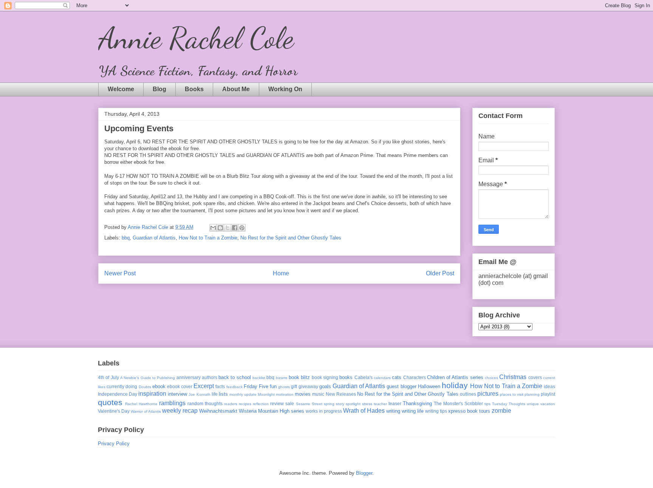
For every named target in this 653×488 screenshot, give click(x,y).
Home (281, 273)
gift (294, 386)
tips (487, 404)
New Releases (341, 394)
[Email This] (213, 228)
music (318, 394)
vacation (547, 404)
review (277, 403)
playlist (548, 394)
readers (230, 404)
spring (329, 404)
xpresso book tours (469, 411)
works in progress (324, 411)
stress (367, 404)
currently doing (122, 386)
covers (535, 377)
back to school (234, 377)
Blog (159, 89)
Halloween (429, 386)
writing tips (436, 411)
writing (393, 411)
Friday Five (256, 386)
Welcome (121, 89)
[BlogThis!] (220, 228)
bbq (126, 238)
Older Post (440, 273)
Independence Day (117, 394)
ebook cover (179, 386)
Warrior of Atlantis (146, 411)
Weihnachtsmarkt (218, 411)
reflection (261, 404)
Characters (414, 377)
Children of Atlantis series (455, 377)
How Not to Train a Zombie (208, 238)
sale (289, 403)
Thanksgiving (417, 403)
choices (491, 378)
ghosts (284, 387)
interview (177, 394)
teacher (380, 404)
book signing (325, 377)
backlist (258, 378)
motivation (285, 394)
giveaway (308, 386)
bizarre (282, 378)
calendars (382, 378)
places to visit (511, 394)
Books (194, 89)
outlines (468, 394)
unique (533, 404)
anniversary (188, 377)
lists (223, 394)
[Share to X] (227, 228)
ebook (159, 386)
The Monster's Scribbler (458, 403)
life (215, 394)
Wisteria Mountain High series (271, 411)
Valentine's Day (114, 411)
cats (396, 377)
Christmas (512, 377)
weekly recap (180, 410)
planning (532, 394)
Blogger (364, 473)
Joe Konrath (199, 394)
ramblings (172, 403)
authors (209, 377)
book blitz (299, 377)
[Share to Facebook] (234, 228)
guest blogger (401, 386)
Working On (285, 89)
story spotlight (348, 404)
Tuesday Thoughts (508, 404)
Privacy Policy (114, 443)
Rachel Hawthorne (141, 404)
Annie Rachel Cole (196, 38)
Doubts (145, 387)
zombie (501, 410)
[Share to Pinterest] (242, 228)
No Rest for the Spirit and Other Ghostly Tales (290, 238)
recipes (245, 404)
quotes (110, 402)
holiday (455, 385)
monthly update (243, 394)
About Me (236, 89)
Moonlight (266, 394)
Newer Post (120, 273)
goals (325, 386)
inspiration (152, 393)
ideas (549, 386)
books (346, 377)
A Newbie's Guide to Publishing (147, 378)
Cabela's (363, 377)
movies (303, 394)
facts (220, 386)
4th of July (108, 377)
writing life (413, 411)
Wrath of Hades (364, 410)
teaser (394, 403)
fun (273, 386)
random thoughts (205, 403)
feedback (234, 387)
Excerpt (203, 386)
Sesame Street (309, 404)
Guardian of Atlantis (154, 238)
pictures (487, 393)
